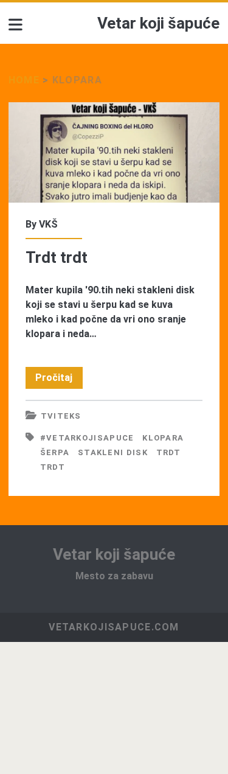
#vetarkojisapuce (87, 437)
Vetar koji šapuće (158, 23)
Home (24, 80)
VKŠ (48, 224)
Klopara (163, 437)
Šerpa (55, 452)
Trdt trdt (114, 152)
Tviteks (61, 415)
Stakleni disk (113, 452)
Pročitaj (59, 380)
